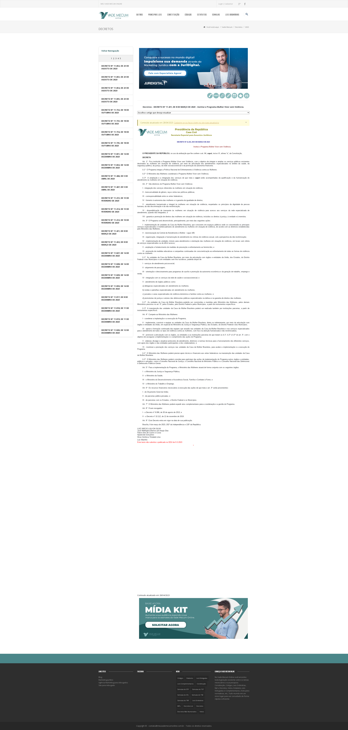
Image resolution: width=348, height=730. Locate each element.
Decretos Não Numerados (186, 712)
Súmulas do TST (198, 689)
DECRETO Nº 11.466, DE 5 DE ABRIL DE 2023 (114, 177)
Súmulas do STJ (182, 695)
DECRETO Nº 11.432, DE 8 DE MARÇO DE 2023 (114, 243)
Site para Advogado (107, 685)
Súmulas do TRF (183, 700)
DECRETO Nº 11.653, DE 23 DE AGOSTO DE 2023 (115, 78)
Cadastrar (229, 4)
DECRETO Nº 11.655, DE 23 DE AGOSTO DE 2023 (115, 100)
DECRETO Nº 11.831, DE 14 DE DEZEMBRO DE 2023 (115, 155)
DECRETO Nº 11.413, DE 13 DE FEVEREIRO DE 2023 (115, 199)
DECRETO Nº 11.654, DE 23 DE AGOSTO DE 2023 (115, 89)
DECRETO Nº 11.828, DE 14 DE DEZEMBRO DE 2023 (115, 265)
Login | (221, 4)
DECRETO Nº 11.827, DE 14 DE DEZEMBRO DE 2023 (115, 254)
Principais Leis (155, 14)
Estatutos (202, 14)
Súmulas (216, 14)
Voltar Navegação (110, 50)
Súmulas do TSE (197, 695)
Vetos (202, 712)
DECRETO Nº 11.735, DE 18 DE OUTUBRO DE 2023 (115, 144)
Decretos (239, 27)
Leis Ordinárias (232, 14)
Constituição (173, 14)
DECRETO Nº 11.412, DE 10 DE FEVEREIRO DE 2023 (115, 221)
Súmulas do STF (183, 689)
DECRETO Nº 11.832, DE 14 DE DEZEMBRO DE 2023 (115, 166)
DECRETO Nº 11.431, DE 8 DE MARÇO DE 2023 (114, 232)
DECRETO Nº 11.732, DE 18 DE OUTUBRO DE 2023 (115, 111)
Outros (139, 14)
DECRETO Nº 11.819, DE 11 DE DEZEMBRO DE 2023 (115, 320)
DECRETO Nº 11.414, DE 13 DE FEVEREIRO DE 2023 (115, 210)
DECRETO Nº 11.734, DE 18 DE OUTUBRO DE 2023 (115, 133)
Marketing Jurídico (106, 680)
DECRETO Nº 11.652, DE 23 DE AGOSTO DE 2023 (115, 67)
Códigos (188, 14)
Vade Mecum (227, 27)
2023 (247, 27)
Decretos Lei (188, 706)
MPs (178, 706)
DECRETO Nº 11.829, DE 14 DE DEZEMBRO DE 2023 (115, 276)
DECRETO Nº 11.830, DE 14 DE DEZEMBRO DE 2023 (115, 287)
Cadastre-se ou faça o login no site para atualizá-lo (196, 122)
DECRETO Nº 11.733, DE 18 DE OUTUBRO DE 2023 (115, 122)
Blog (100, 677)
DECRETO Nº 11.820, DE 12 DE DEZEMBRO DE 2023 (115, 331)
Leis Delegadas (201, 678)
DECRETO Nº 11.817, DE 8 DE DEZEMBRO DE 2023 (114, 298)
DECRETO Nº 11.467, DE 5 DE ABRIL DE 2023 (114, 188)
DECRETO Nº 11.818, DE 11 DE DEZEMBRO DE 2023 (115, 309)
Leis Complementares (185, 684)
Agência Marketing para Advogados (113, 682)
